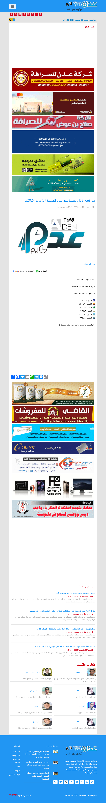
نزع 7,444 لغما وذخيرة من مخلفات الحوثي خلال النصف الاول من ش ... (62, 611)
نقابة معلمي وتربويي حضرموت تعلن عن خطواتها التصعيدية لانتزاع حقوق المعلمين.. (36, 754)
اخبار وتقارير (16, 755)
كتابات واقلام (86, 664)
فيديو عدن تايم (14, 775)
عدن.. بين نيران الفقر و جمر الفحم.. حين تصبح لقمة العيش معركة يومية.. (37, 765)
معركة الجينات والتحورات (86, 713)
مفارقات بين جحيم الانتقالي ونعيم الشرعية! (35, 713)
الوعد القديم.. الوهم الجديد (86, 697)
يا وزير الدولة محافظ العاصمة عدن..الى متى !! (34, 697)
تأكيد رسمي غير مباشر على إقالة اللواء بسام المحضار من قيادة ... (66, 629)
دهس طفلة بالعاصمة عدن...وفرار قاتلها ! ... (75, 593)
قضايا (18, 766)
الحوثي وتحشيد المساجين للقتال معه (37, 679)
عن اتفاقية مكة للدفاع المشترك (84, 728)
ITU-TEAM (13, 795)
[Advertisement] (53, 48)
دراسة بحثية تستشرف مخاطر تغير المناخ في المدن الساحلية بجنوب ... (64, 647)
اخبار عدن (16, 751)
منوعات (17, 771)
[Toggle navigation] (12, 6)
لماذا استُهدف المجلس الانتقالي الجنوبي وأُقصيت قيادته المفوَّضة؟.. (37, 776)
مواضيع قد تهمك (84, 586)
